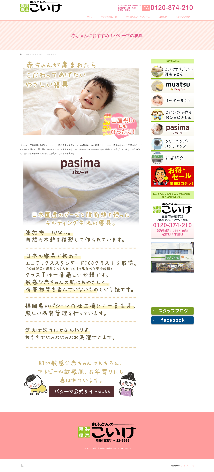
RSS (22, 465)
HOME (89, 17)
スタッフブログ (183, 17)
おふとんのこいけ (187, 466)
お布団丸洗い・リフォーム (138, 17)
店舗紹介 (163, 17)
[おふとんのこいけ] (41, 6)
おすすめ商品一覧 (109, 17)
